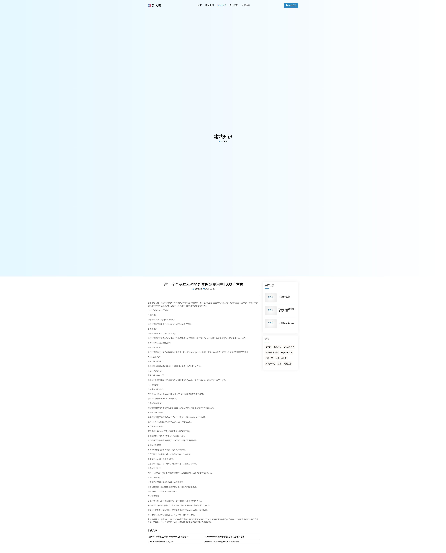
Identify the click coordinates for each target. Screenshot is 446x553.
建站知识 (221, 5)
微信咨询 (292, 5)
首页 (199, 5)
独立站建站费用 (272, 352)
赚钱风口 (277, 347)
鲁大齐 (156, 5)
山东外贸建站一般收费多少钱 (161, 541)
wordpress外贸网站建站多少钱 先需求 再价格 (225, 536)
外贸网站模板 (286, 352)
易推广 (268, 347)
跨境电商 (246, 5)
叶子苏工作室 (284, 297)
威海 (279, 363)
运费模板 (288, 363)
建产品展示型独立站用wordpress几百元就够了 (168, 536)
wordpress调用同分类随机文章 (287, 310)
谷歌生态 (269, 358)
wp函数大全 (289, 347)
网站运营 (234, 5)
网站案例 (209, 5)
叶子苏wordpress (286, 323)
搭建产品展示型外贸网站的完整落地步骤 (223, 541)
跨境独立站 (270, 363)
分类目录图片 (281, 358)
